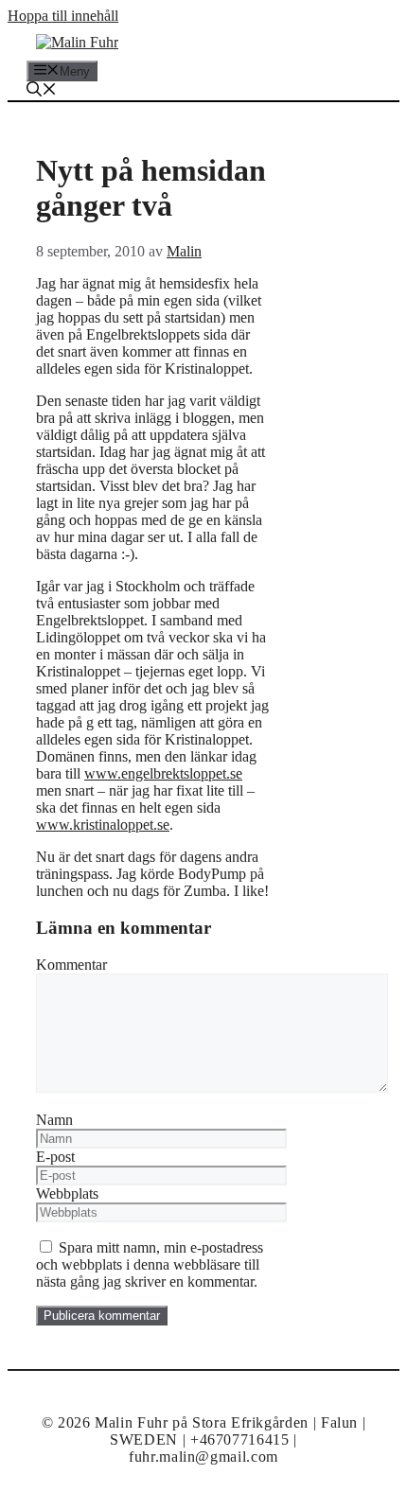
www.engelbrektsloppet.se (163, 773)
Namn (54, 1120)
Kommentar (71, 965)
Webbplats (67, 1193)
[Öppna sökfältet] (42, 91)
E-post (55, 1157)
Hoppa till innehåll (63, 16)
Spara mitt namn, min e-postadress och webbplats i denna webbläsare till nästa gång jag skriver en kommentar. (149, 1264)
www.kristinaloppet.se (102, 824)
